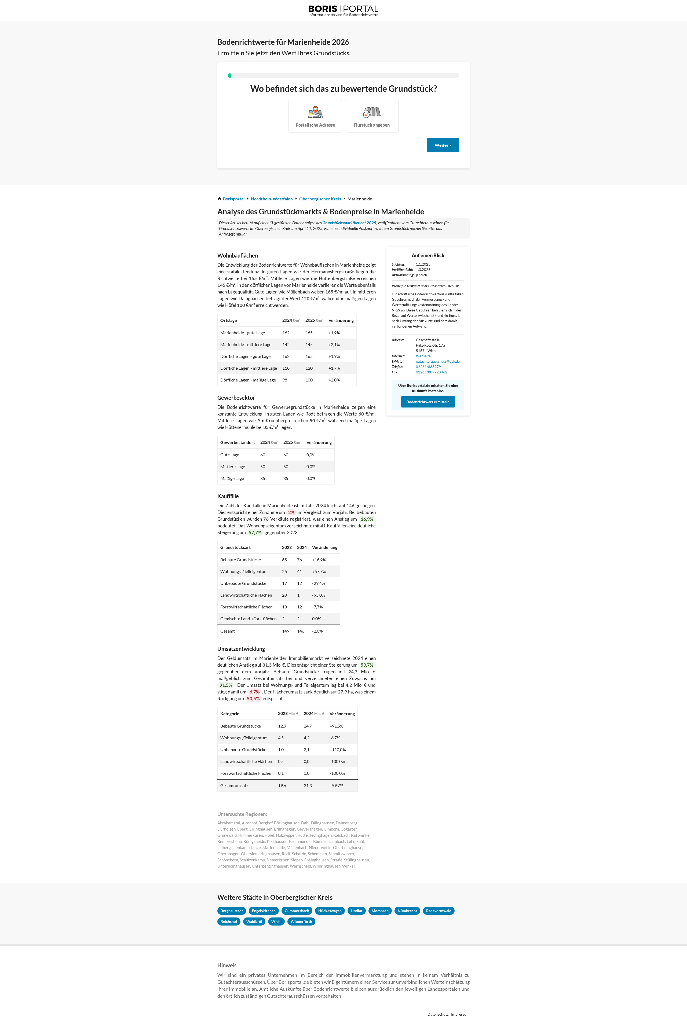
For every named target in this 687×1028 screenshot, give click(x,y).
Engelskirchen (264, 910)
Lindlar (357, 910)
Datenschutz (437, 1014)
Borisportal (233, 198)
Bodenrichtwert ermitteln (428, 401)
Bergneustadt (232, 910)
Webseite (423, 356)
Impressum (460, 1014)
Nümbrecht (407, 910)
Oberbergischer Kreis (320, 198)
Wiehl (276, 921)
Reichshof (229, 921)
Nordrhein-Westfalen (272, 198)
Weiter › (443, 145)
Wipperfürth (301, 921)
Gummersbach (297, 910)
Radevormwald (438, 910)
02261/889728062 (431, 372)
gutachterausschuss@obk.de (438, 361)
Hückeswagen (330, 910)
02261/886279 (428, 367)
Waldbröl (254, 921)
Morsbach (380, 910)
